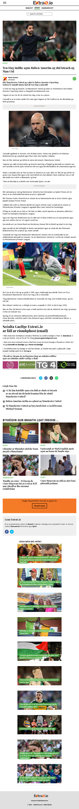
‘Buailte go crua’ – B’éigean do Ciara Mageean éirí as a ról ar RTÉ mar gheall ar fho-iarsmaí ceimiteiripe (20, 484)
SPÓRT (37, 8)
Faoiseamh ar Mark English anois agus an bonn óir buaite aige (57, 450)
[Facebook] (46, 378)
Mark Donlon (13, 77)
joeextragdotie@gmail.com (45, 338)
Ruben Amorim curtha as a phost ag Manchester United (33, 401)
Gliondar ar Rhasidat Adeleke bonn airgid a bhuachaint (20, 450)
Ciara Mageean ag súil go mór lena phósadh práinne (58, 482)
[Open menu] (5, 3)
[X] (40, 378)
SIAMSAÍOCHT (47, 8)
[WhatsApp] (56, 378)
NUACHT (29, 8)
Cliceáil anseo (39, 506)
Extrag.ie (27, 351)
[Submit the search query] (28, 14)
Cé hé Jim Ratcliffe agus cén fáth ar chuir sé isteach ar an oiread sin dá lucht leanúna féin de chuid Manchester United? (31, 393)
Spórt (34, 526)
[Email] (51, 378)
